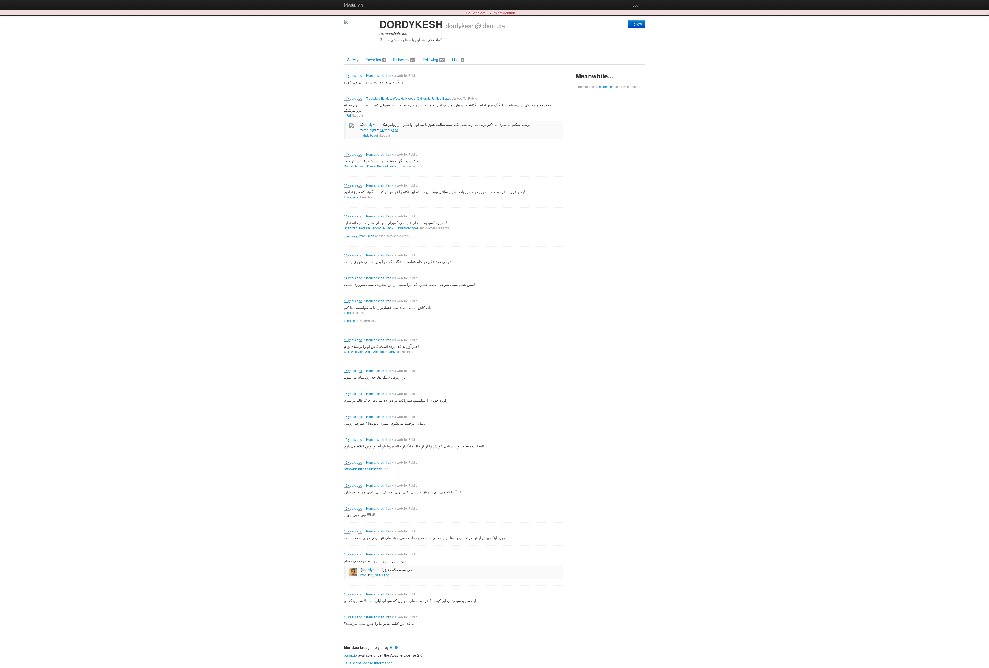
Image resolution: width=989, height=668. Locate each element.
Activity (353, 59)
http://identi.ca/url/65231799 (366, 468)
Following (433, 59)
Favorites (375, 59)
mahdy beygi (369, 135)
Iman (347, 197)
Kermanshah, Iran (378, 75)
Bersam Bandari (370, 228)
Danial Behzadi (354, 166)
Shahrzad (350, 228)
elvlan (359, 351)
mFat (347, 115)
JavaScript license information (368, 662)
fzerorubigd (368, 130)
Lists (457, 59)
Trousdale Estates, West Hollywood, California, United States (408, 98)
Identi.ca (353, 5)
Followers (403, 59)
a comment (607, 86)
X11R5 (349, 351)
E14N (394, 647)
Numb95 (389, 228)
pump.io (350, 655)
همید (354, 236)
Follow (636, 24)
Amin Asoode (374, 351)
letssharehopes (408, 228)
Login (636, 5)
